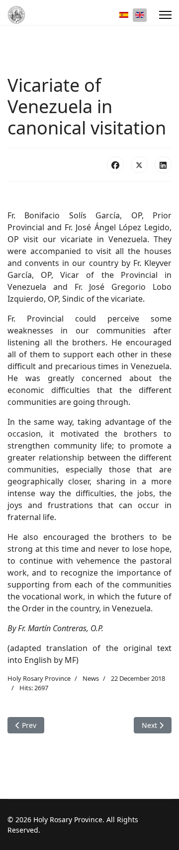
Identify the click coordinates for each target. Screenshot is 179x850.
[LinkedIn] (163, 164)
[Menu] (165, 15)
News (91, 678)
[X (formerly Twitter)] (139, 164)
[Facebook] (115, 164)
